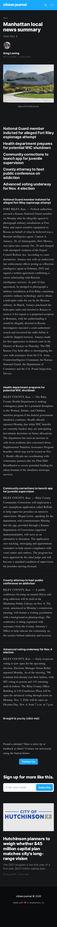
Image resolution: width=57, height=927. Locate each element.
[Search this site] (45, 5)
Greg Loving (11, 53)
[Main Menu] (52, 5)
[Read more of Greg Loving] (7, 45)
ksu (5, 17)
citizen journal (15, 4)
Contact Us (28, 761)
